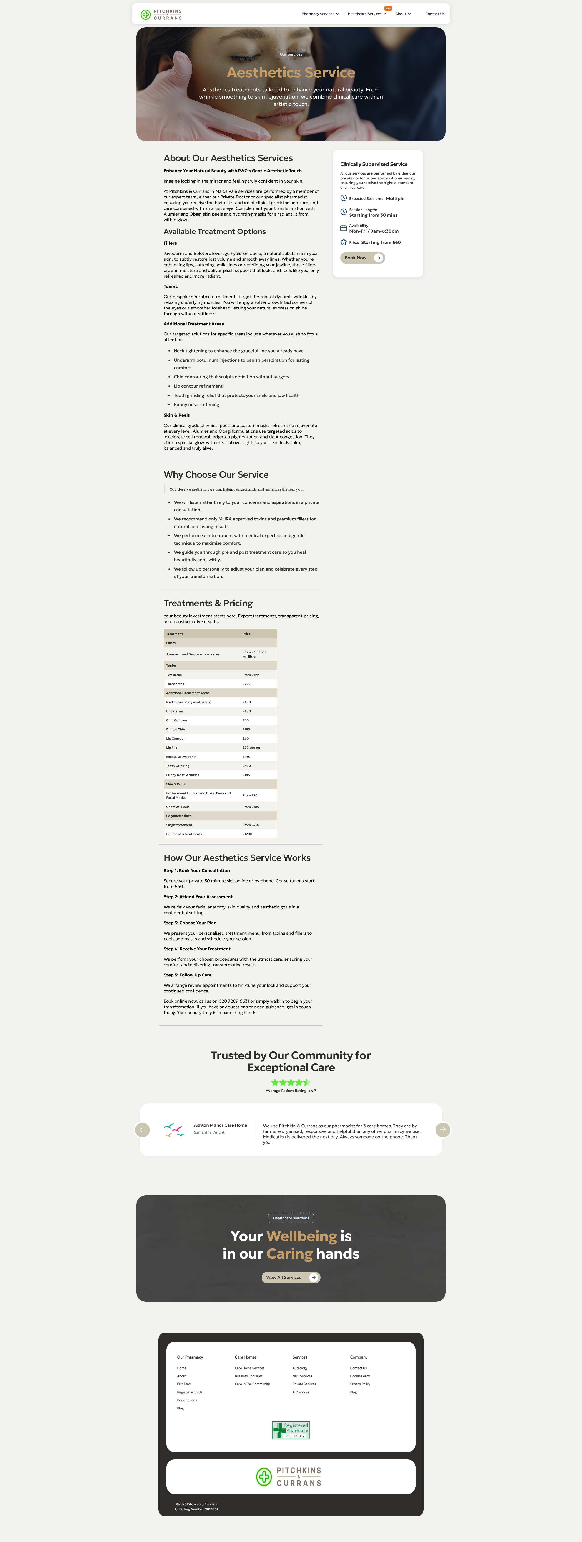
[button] (320, 14)
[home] (161, 14)
